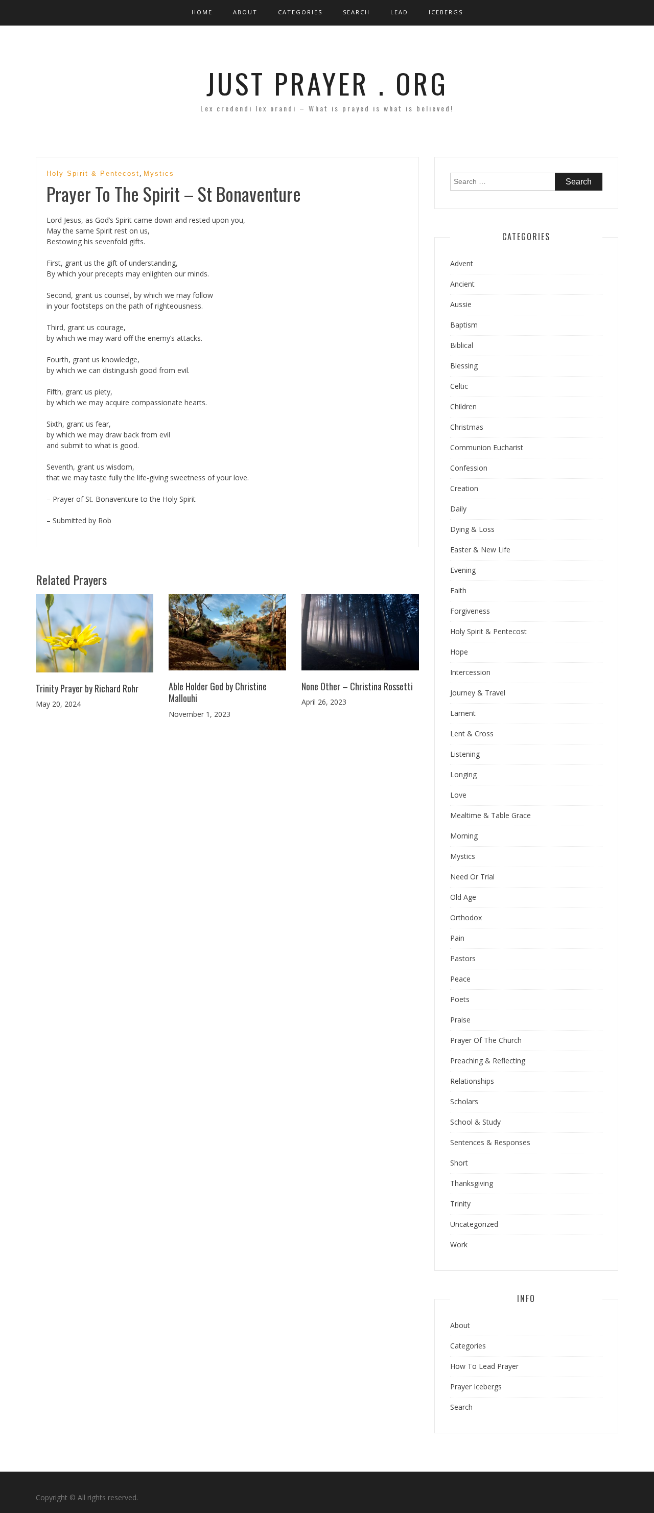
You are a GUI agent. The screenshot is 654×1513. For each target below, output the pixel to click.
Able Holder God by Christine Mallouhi (218, 692)
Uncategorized (474, 1224)
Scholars (464, 1101)
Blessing (464, 365)
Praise (460, 1020)
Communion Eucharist (486, 447)
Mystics (159, 173)
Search (356, 12)
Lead (399, 12)
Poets (460, 999)
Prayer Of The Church (486, 1040)
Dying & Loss (472, 529)
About (245, 12)
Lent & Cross (472, 733)
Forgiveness (470, 611)
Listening (465, 754)
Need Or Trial (472, 876)
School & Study (475, 1122)
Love (458, 795)
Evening (463, 570)
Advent (461, 263)
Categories (300, 12)
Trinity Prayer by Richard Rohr (87, 688)
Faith (458, 590)
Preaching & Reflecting (487, 1060)
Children (463, 406)
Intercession (470, 672)
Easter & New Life (480, 549)
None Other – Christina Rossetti (357, 686)
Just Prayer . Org (327, 83)
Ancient (462, 284)
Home (202, 12)
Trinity (460, 1203)
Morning (464, 836)
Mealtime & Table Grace (490, 815)
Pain (457, 938)
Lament (463, 713)
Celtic (459, 386)
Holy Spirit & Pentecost (92, 173)
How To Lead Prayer (484, 1366)
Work (459, 1244)
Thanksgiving (471, 1183)
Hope (459, 652)
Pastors (463, 958)
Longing (463, 774)
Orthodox (466, 917)
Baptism (464, 325)
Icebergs (446, 12)
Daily (458, 509)
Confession (468, 468)
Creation (464, 488)
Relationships (472, 1081)
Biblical (461, 345)
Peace (460, 979)
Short (459, 1163)
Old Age (463, 897)
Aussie (461, 304)
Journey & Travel (477, 692)
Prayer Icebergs (476, 1386)
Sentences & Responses (490, 1142)
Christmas (466, 427)
